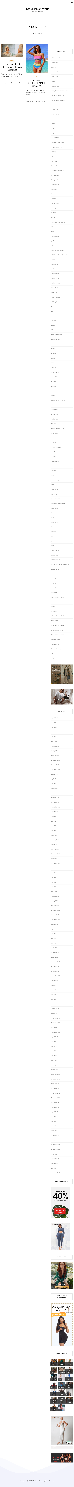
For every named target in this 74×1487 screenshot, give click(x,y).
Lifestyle (53, 382)
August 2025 (54, 774)
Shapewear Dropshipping (58, 503)
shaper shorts (54, 489)
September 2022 (55, 920)
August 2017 (54, 1163)
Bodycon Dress (55, 138)
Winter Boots (55, 644)
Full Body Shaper (55, 297)
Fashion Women (55, 283)
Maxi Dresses (54, 410)
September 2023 (55, 863)
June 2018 (53, 1121)
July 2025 (53, 779)
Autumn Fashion (55, 72)
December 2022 (55, 906)
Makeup (53, 396)
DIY (52, 227)
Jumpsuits (53, 367)
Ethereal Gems (55, 236)
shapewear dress (55, 499)
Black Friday (54, 110)
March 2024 (54, 835)
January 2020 (54, 1070)
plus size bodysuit (56, 447)
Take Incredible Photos (57, 597)
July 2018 (53, 1117)
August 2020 (54, 1037)
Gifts (52, 306)
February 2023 (55, 896)
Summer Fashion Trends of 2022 (60, 564)
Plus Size (53, 442)
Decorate (53, 213)
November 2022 (55, 910)
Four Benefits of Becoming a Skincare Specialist (12, 67)
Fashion (53, 260)
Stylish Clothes (55, 550)
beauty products (55, 86)
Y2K (52, 654)
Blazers (53, 119)
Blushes (53, 128)
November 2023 (55, 854)
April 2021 (53, 999)
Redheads (53, 466)
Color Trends (54, 189)
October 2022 (55, 915)
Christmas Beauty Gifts (57, 170)
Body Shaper (54, 133)
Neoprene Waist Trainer (57, 428)
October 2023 (55, 859)
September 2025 (55, 770)
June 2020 (54, 1046)
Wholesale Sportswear (57, 635)
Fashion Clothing (55, 269)
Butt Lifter (54, 161)
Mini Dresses (54, 414)
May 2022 (53, 938)
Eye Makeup (54, 241)
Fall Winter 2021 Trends (57, 250)
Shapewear (54, 494)
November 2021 (55, 966)
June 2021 (53, 990)
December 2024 (55, 793)
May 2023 (53, 882)
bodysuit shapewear (56, 147)
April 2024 (54, 830)
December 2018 (55, 1093)
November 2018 (55, 1098)
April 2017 (53, 1168)
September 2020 (56, 1032)
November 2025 (55, 760)
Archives (61, 711)
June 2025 (53, 784)
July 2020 (53, 1042)
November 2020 (55, 1023)
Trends (53, 607)
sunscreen (53, 574)
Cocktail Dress (55, 185)
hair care (53, 316)
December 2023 (55, 849)
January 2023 (54, 901)
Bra (52, 156)
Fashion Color (55, 274)
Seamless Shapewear (57, 480)
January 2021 (54, 1013)
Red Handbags (55, 461)
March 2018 (54, 1131)
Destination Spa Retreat (58, 222)
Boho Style (54, 152)
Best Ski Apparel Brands (57, 95)
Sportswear (54, 541)
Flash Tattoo (54, 288)
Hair (52, 311)
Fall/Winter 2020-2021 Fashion (59, 255)
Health (53, 349)
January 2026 (54, 751)
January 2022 (54, 957)
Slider (52, 536)
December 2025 (55, 755)
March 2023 (54, 891)
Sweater (53, 578)
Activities (53, 67)
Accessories (54, 63)
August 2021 (54, 981)
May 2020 (53, 1051)
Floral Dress (54, 292)
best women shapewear (58, 100)
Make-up (53, 391)
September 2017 (55, 1159)
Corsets (53, 194)
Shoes (52, 513)
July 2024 (53, 816)
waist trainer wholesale (57, 625)
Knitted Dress (54, 372)
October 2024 (55, 802)
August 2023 (54, 868)
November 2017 (55, 1149)
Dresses (53, 231)
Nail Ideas (53, 424)
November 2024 (55, 798)
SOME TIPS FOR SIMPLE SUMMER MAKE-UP (37, 83)
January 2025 (54, 788)
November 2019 (55, 1079)
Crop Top (53, 208)
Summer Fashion (55, 560)
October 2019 (55, 1084)
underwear (54, 611)
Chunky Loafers (55, 180)
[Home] (33, 34)
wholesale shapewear (57, 630)
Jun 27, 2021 (29, 101)
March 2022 (54, 948)
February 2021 (55, 1009)
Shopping (53, 518)
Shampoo (53, 485)
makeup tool (54, 405)
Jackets (53, 358)
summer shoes (55, 569)
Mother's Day (54, 419)
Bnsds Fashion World (37, 9)
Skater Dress (54, 522)
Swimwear (54, 593)
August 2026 (54, 718)
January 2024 (54, 845)
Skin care (53, 527)
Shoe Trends (54, 508)
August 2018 (54, 1112)
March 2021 (54, 1004)
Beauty (37, 77)
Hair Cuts (53, 325)
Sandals (53, 475)
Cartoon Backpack (56, 166)
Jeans (52, 363)
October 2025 (55, 765)
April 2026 (53, 737)
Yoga (52, 658)
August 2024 (54, 812)
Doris (15, 83)
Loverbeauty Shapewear (62, 1297)
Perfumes (53, 438)
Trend (52, 602)
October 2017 (55, 1154)
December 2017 (55, 1145)
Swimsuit (53, 588)
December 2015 (55, 1173)
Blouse (53, 124)
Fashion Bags (54, 264)
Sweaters (53, 583)
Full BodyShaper (55, 302)
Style (52, 546)
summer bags (54, 555)
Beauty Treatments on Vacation (60, 91)
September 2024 (56, 807)
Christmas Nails (55, 175)
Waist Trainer (54, 621)
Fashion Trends (55, 278)
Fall (52, 246)
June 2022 (53, 934)
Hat (52, 344)
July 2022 (53, 929)
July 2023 (53, 873)
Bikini (52, 105)
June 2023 (53, 877)
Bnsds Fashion (61, 1353)
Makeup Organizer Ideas (58, 400)
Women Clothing (56, 649)
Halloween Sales (55, 339)
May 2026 (53, 732)
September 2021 (55, 976)
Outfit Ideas (54, 433)
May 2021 (53, 995)
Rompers (53, 471)
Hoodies (53, 353)
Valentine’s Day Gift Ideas (58, 616)
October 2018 (55, 1102)
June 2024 (54, 821)
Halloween (54, 330)
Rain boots (54, 457)
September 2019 (55, 1088)
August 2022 (54, 924)
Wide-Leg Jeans (55, 639)
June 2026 (53, 727)
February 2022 (55, 952)
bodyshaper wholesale (57, 142)
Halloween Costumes (57, 335)
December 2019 (55, 1074)
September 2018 (55, 1107)
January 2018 (54, 1140)
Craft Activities (55, 203)
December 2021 (55, 962)
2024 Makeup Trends (57, 58)
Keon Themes (49, 1481)
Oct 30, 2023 (5, 83)
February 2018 (55, 1135)
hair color (53, 321)
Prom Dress (54, 452)
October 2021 (55, 971)
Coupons (53, 199)
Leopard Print (55, 377)
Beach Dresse (54, 77)
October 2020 (55, 1027)
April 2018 (53, 1126)
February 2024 (55, 840)
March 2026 (54, 741)
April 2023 (53, 887)
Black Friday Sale (55, 114)
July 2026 (53, 723)
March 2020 (54, 1060)
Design (53, 217)
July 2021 (53, 985)
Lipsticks (53, 386)
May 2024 (53, 826)
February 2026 (55, 746)
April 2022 (53, 943)
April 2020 (54, 1056)
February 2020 (55, 1065)
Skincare (12, 61)
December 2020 (55, 1018)
